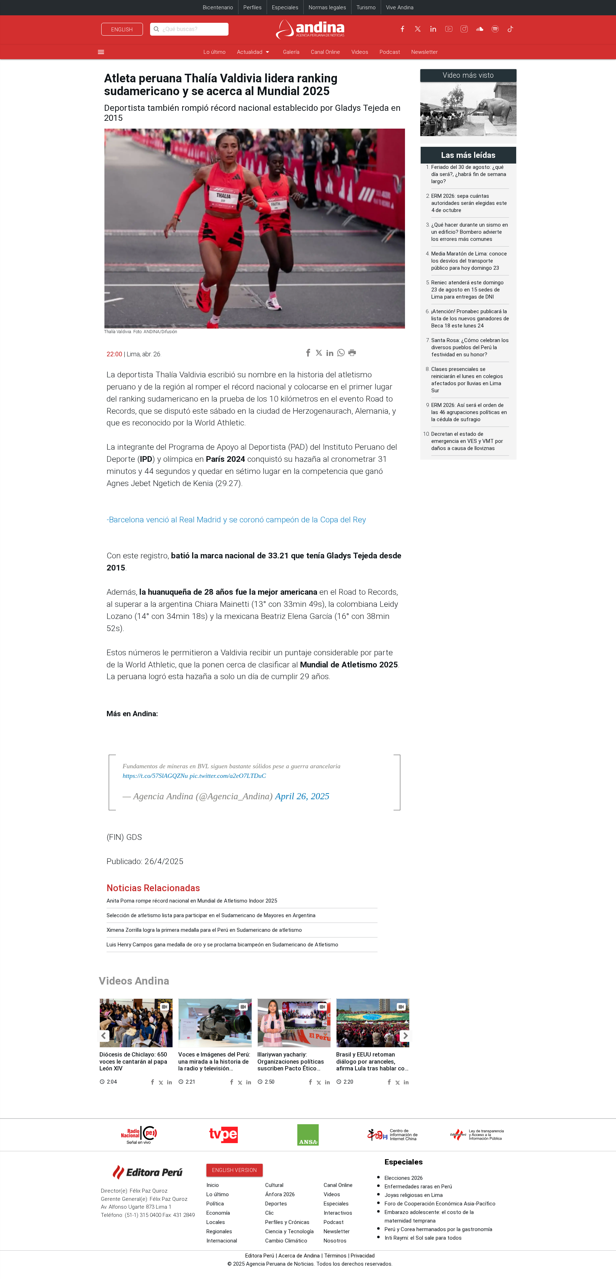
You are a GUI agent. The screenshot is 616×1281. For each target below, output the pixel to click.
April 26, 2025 (302, 796)
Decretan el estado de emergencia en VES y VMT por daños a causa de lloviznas (467, 441)
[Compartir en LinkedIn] (169, 1081)
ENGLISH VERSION (234, 1170)
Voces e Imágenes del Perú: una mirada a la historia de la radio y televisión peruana (214, 1065)
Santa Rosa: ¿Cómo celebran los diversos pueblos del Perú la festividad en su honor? (470, 347)
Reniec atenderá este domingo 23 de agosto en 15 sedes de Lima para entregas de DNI (467, 289)
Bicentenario (218, 7)
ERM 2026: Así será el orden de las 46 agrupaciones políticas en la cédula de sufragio (469, 412)
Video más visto (468, 75)
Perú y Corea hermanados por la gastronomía (438, 1229)
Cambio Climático (286, 1241)
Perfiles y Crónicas (287, 1222)
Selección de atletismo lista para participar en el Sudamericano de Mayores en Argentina (211, 915)
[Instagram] (464, 29)
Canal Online (325, 52)
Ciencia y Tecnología (289, 1231)
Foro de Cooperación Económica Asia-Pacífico (440, 1203)
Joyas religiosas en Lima (414, 1195)
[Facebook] (402, 29)
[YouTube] (449, 29)
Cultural (274, 1185)
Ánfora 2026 (280, 1194)
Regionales (219, 1231)
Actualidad (254, 52)
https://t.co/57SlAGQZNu (155, 775)
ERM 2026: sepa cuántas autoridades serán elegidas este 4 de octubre (469, 203)
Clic (269, 1213)
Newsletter (424, 52)
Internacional (221, 1241)
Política (215, 1203)
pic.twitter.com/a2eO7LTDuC (228, 775)
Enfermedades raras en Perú (418, 1186)
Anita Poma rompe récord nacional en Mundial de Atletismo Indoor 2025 (192, 901)
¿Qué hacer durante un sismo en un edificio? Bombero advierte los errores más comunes (469, 232)
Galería (291, 52)
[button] (103, 1036)
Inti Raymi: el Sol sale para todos (423, 1238)
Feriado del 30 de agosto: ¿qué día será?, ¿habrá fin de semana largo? (468, 174)
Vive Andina (400, 7)
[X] (418, 29)
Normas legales (327, 7)
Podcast (390, 52)
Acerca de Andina (299, 1255)
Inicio (212, 1185)
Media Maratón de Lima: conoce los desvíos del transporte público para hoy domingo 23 (469, 260)
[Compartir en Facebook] (153, 1081)
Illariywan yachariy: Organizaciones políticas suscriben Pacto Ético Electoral (290, 1065)
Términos (335, 1255)
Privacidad (363, 1255)
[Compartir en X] (162, 1081)
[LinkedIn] (433, 29)
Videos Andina (134, 981)
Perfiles (252, 7)
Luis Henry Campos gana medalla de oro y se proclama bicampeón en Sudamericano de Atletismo (222, 944)
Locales (215, 1222)
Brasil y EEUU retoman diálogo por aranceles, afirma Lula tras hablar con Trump (372, 1065)
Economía (218, 1213)
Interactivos (338, 1213)
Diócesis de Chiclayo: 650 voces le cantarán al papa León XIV (133, 1061)
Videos (359, 52)
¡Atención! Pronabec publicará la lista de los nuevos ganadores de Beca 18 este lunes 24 (470, 318)
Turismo (366, 7)
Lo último (215, 52)
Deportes (276, 1203)
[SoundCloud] (480, 29)
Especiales (285, 7)
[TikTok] (510, 29)
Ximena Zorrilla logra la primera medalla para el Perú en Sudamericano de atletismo (204, 930)
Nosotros (335, 1241)
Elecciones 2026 (404, 1178)
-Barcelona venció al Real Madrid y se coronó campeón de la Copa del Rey (236, 520)
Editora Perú (259, 1255)
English (122, 29)
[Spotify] (495, 29)
